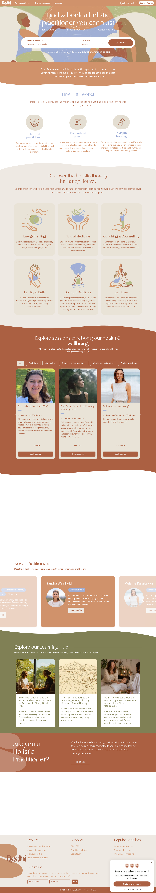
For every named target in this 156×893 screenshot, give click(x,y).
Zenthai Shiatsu (77, 590)
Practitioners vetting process (39, 846)
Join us (80, 762)
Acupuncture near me (123, 846)
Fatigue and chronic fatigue (74, 363)
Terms (86, 890)
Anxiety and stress (129, 363)
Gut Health (50, 363)
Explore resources (42, 3)
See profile (76, 610)
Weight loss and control (103, 363)
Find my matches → (132, 884)
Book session (35, 454)
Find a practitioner (22, 3)
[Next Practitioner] (141, 414)
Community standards (36, 850)
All (20, 363)
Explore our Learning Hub (41, 647)
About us (58, 3)
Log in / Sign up (146, 3)
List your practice (129, 3)
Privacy (93, 890)
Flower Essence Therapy (13, 590)
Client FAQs (75, 846)
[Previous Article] (16, 693)
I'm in (75, 882)
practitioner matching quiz (96, 51)
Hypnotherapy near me (124, 854)
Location (86, 40)
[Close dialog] (152, 862)
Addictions (33, 363)
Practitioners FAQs (79, 850)
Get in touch (76, 854)
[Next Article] (139, 693)
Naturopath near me (123, 850)
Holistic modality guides (37, 857)
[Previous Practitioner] (15, 414)
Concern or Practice (34, 40)
